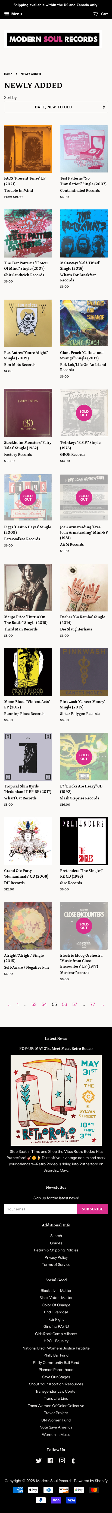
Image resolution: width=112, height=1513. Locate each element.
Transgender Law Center (56, 1391)
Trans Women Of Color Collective (56, 1406)
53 (34, 1004)
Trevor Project (56, 1413)
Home (8, 74)
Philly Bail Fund (56, 1355)
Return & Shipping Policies (56, 1250)
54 (44, 1004)
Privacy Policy (56, 1257)
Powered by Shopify (91, 1481)
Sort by (10, 97)
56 (64, 1004)
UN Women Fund (56, 1420)
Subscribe (92, 1209)
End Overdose (56, 1312)
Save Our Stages (56, 1377)
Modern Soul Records (54, 1481)
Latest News (56, 1038)
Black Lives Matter (56, 1290)
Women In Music (56, 1434)
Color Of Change (56, 1305)
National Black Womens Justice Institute (56, 1348)
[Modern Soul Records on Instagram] (62, 1461)
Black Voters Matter (56, 1297)
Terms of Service (56, 1264)
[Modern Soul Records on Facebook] (50, 1461)
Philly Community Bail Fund (56, 1362)
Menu (16, 13)
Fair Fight (56, 1319)
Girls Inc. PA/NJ (56, 1326)
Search (56, 1235)
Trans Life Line (56, 1398)
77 (92, 1004)
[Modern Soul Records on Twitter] (39, 1461)
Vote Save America (56, 1427)
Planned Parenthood (56, 1369)
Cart (104, 13)
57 (74, 1004)
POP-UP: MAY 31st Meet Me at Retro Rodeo (56, 1049)
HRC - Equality (56, 1341)
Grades (56, 1243)
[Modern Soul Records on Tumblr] (73, 1461)
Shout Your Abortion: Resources (56, 1384)
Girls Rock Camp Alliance (56, 1334)
